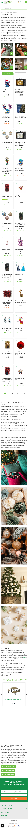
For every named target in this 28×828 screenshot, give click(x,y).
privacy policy (21, 787)
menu (2, 2)
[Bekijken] (26, 2)
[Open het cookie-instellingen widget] (2, 825)
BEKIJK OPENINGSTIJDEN (8, 767)
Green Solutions (14, 822)
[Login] (21, 2)
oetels (24, 657)
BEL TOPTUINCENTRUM (8, 774)
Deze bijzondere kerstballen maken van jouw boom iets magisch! (14, 680)
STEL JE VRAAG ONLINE (8, 770)
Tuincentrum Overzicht (14, 823)
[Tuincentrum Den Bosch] (8, 2)
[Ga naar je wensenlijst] (23, 2)
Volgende (24, 395)
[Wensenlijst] (23, 2)
